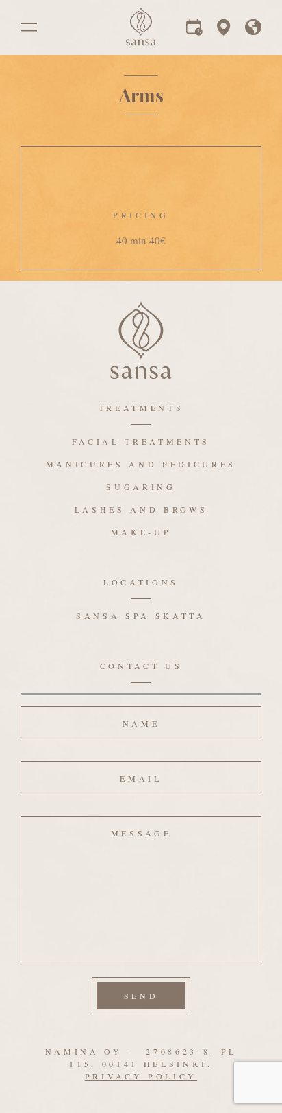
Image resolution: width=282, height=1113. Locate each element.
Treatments (141, 407)
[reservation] (194, 30)
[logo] (141, 42)
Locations (141, 581)
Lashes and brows (141, 509)
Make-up (141, 531)
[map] (224, 30)
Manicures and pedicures (141, 463)
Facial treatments (141, 441)
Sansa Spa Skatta (141, 615)
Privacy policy (141, 1075)
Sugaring (140, 486)
